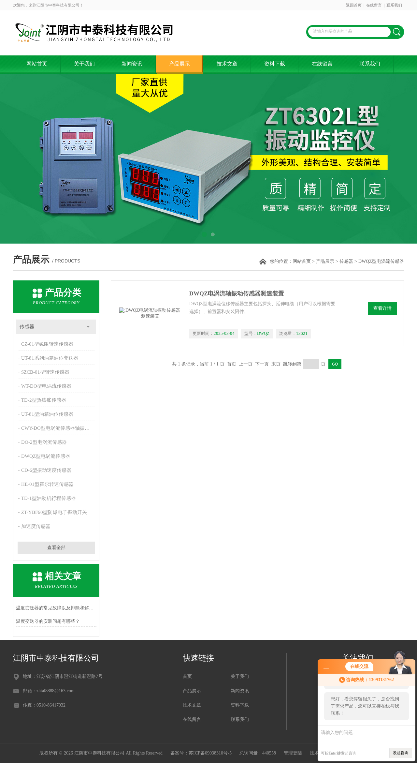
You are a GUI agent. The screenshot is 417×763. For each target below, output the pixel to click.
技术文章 (227, 64)
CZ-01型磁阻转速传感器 (47, 344)
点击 (88, 327)
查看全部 (56, 547)
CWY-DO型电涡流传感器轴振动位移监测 (58, 428)
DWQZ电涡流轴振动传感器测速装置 (236, 293)
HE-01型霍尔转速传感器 (47, 484)
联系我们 (394, 5)
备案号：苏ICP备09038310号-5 (201, 753)
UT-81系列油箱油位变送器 (49, 358)
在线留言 (374, 5)
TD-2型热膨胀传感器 (43, 400)
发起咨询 (401, 753)
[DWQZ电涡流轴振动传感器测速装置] (150, 313)
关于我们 (84, 64)
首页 (187, 676)
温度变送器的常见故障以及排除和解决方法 (56, 608)
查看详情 (382, 308)
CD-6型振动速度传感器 (46, 470)
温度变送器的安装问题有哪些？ (48, 621)
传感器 (346, 261)
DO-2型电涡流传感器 (44, 442)
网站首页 (36, 64)
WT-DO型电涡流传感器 (46, 386)
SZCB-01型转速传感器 (45, 372)
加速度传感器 (35, 526)
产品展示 (179, 64)
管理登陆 (293, 753)
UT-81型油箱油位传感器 (47, 414)
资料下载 (274, 64)
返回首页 (354, 5)
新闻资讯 (132, 64)
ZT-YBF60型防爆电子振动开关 (54, 512)
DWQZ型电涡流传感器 (45, 456)
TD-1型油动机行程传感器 (48, 498)
